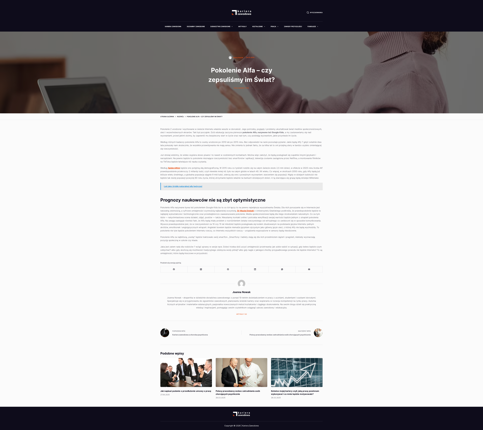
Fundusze (312, 26)
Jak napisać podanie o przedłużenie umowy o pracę (185, 391)
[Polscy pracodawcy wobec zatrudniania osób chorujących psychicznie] (241, 372)
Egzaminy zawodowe (196, 26)
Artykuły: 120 (241, 314)
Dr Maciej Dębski (245, 210)
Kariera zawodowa (173, 26)
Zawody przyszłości (293, 26)
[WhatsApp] (282, 269)
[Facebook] (174, 269)
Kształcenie (257, 26)
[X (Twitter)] (201, 269)
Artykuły (242, 26)
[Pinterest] (228, 269)
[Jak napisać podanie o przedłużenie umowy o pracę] (186, 372)
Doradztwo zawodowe (220, 26)
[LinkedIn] (255, 269)
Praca (273, 26)
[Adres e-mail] (309, 269)
